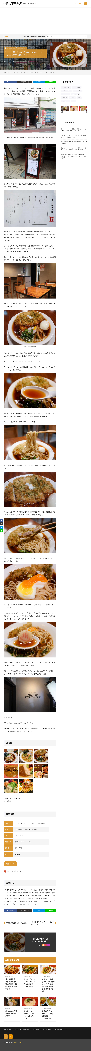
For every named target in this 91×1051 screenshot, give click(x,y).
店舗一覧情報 (7, 1029)
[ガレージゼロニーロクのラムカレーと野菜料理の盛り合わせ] (26, 771)
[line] (1, 530)
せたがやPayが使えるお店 (22, 1029)
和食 (80, 97)
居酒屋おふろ (32, 91)
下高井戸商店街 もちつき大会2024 (17, 923)
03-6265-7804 (19, 835)
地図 (35, 829)
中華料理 (53, 997)
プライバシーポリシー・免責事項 (42, 1029)
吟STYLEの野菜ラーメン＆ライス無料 (11, 1013)
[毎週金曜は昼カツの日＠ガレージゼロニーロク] (11, 771)
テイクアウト (66, 94)
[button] (62, 111)
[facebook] (1, 520)
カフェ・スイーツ (67, 91)
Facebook (11, 82)
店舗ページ (10, 864)
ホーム (7, 72)
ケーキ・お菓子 (78, 91)
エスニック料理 (33, 966)
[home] (6, 1036)
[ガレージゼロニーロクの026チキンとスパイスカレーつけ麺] (41, 771)
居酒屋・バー (66, 101)
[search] (86, 36)
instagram (17, 854)
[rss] (11, 1036)
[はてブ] (1, 527)
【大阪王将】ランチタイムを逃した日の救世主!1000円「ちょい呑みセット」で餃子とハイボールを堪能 (74, 156)
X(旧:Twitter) (25, 82)
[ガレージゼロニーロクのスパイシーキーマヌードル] (26, 786)
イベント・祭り (67, 87)
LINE (51, 82)
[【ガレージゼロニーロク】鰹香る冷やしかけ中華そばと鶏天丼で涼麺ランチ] (11, 756)
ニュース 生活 (76, 94)
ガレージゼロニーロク (25, 61)
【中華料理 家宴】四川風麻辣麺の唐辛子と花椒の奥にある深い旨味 (11, 984)
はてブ (39, 82)
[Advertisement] (45, 20)
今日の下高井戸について (62, 1029)
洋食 (74, 101)
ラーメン (7, 61)
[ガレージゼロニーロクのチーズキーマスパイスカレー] (11, 786)
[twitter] (1, 523)
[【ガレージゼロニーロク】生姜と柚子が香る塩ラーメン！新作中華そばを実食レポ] (26, 756)
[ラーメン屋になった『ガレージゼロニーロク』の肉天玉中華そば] (41, 756)
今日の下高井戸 (20, 3)
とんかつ (15, 61)
